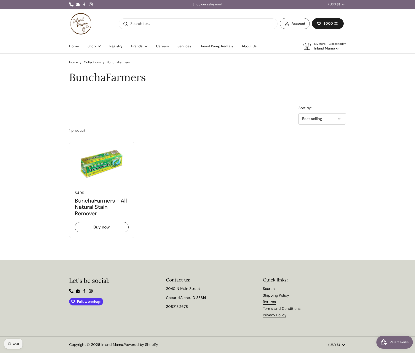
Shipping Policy (276, 295)
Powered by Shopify (141, 344)
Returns (269, 301)
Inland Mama (112, 344)
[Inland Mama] (81, 24)
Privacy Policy (274, 315)
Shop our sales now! (207, 4)
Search (269, 288)
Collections (92, 62)
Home (73, 62)
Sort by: (304, 107)
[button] (324, 46)
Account (298, 23)
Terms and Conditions (282, 308)
